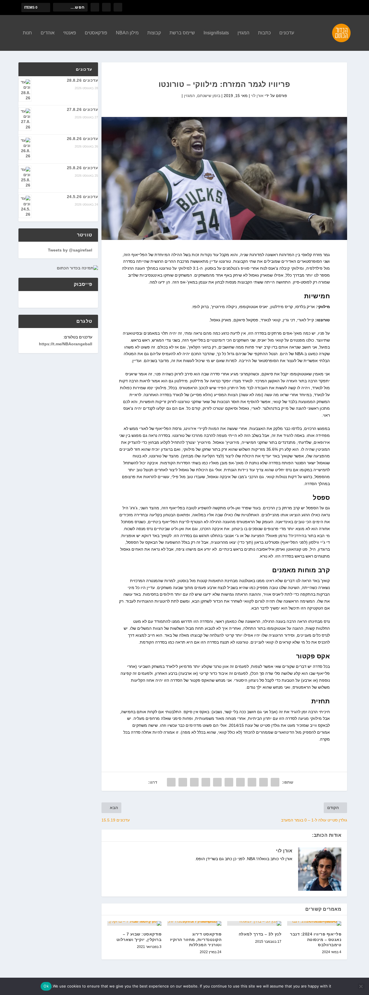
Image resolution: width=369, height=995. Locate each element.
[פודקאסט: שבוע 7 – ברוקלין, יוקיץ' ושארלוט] (134, 923)
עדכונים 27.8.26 (82, 109)
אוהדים (47, 33)
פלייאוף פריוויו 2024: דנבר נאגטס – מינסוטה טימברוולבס (315, 939)
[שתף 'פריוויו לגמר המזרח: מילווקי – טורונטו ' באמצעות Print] (171, 782)
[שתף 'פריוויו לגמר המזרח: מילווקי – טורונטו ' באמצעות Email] (183, 782)
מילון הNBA (127, 33)
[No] (361, 986)
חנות (27, 33)
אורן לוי (257, 95)
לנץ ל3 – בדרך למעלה (260, 934)
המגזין (243, 33)
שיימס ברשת (182, 33)
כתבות (264, 33)
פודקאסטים (96, 33)
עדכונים (286, 33)
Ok (46, 986)
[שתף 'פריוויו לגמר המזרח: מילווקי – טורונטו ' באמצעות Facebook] (275, 782)
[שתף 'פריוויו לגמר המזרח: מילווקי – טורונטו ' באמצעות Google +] (252, 782)
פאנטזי (69, 33)
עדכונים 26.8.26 (82, 138)
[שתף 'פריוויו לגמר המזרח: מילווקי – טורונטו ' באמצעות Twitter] (263, 782)
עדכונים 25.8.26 (82, 167)
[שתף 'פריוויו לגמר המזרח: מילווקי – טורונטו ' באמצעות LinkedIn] (217, 782)
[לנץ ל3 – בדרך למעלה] (254, 923)
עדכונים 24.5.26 (82, 196)
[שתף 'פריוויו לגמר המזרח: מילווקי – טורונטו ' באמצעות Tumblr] (240, 782)
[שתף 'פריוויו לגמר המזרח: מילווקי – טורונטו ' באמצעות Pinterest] (229, 782)
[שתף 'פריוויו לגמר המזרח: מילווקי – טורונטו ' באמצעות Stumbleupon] (194, 782)
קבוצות (154, 33)
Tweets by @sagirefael (70, 250)
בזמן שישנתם (208, 95)
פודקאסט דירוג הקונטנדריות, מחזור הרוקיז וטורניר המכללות (196, 939)
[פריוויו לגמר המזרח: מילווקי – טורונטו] (224, 178)
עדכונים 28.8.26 (82, 80)
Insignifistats (216, 33)
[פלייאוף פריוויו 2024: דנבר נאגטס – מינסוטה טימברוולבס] (314, 923)
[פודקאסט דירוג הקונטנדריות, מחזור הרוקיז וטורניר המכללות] (194, 923)
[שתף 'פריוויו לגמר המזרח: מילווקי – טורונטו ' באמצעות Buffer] (206, 782)
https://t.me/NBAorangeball (65, 344)
